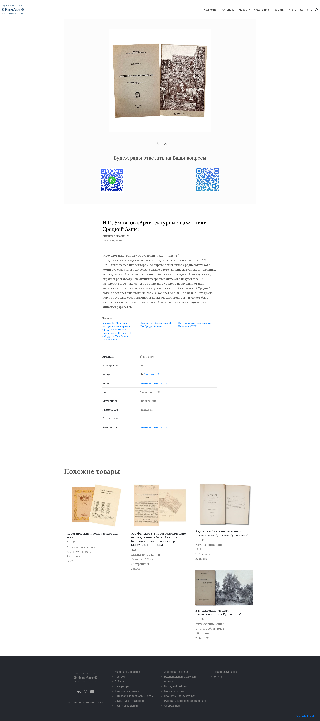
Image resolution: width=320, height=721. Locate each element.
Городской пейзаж (175, 686)
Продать (278, 9)
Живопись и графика (128, 671)
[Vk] (79, 692)
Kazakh (301, 716)
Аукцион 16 (151, 374)
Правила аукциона (225, 671)
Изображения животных (179, 696)
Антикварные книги (154, 383)
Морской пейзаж (174, 691)
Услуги (218, 676)
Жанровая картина (176, 671)
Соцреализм (172, 705)
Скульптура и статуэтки (129, 700)
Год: (105, 392)
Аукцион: (108, 374)
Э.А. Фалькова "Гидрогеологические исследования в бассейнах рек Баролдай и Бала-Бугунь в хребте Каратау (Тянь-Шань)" (158, 539)
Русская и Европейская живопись (185, 700)
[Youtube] (92, 692)
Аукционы (228, 9)
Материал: (109, 400)
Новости (244, 9)
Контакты (306, 9)
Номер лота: (110, 365)
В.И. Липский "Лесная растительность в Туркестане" (218, 612)
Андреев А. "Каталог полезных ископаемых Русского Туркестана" (222, 533)
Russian (312, 716)
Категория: (110, 427)
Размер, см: (110, 409)
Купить (292, 9)
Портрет (120, 676)
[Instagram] (86, 692)
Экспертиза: (110, 418)
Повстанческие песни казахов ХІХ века (92, 535)
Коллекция (211, 9)
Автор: (106, 383)
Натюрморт (122, 686)
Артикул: (108, 356)
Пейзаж (119, 681)
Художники (261, 9)
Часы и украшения (126, 705)
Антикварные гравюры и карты (134, 696)
